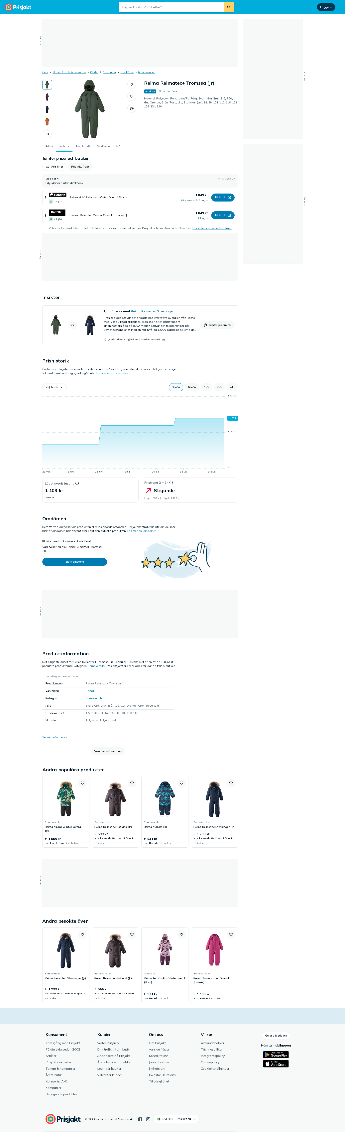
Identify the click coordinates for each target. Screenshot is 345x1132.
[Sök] (229, 7)
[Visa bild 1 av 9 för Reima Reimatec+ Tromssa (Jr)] (47, 84)
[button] (47, 133)
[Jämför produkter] (131, 108)
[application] (140, 434)
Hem (45, 72)
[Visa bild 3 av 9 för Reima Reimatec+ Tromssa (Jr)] (47, 109)
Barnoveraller (146, 72)
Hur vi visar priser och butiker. (211, 228)
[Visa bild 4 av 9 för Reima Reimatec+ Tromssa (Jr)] (47, 122)
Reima (90, 691)
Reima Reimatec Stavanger (152, 311)
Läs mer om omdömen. (142, 531)
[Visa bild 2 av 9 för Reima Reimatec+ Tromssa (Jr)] (47, 97)
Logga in (326, 7)
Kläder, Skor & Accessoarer (69, 72)
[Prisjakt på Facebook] (140, 1119)
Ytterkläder (127, 72)
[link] (140, 325)
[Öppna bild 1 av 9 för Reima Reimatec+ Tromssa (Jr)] (89, 110)
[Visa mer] (46, 198)
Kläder (94, 72)
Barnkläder (109, 72)
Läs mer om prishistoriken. (113, 373)
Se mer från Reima (54, 737)
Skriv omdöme (168, 91)
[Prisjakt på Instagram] (148, 1119)
